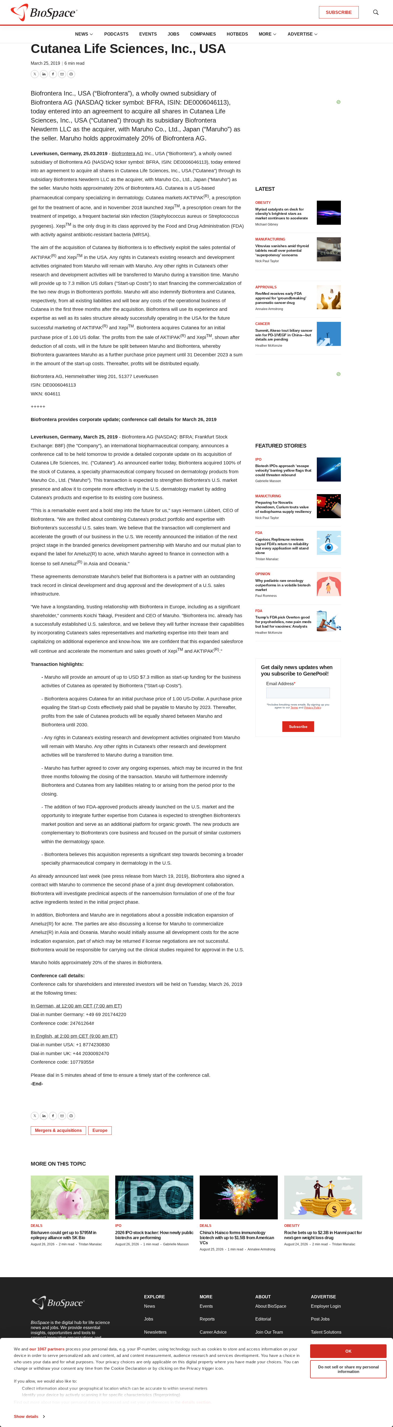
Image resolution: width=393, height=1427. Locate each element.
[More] (91, 34)
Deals (37, 1226)
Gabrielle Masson (268, 481)
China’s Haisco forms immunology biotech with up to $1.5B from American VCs (237, 1237)
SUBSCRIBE (339, 12)
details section (196, 1402)
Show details (26, 1416)
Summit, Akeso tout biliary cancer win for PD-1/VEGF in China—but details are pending (283, 335)
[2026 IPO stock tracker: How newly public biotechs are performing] (154, 1197)
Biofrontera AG (127, 153)
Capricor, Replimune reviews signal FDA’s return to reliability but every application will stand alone (282, 546)
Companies (203, 34)
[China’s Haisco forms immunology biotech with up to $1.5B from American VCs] (239, 1197)
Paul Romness (266, 596)
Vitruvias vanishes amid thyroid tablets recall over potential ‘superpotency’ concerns (282, 250)
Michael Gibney (266, 224)
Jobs (173, 34)
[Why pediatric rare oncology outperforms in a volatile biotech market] (329, 584)
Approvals (266, 287)
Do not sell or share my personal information (348, 1369)
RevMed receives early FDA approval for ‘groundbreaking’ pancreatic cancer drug (280, 298)
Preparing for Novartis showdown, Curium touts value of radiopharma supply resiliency (283, 507)
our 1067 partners (47, 1349)
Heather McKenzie (268, 346)
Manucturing (268, 496)
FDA (258, 533)
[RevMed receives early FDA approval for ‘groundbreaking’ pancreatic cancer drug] (329, 297)
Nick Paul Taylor (267, 261)
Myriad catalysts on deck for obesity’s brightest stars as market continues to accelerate (281, 213)
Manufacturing (270, 239)
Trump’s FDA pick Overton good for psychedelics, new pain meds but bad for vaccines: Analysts (283, 621)
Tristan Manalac (267, 559)
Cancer (262, 324)
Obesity (263, 203)
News (81, 34)
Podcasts (116, 34)
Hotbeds (237, 34)
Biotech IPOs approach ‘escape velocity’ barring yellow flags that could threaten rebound (283, 470)
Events (148, 34)
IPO (258, 459)
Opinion (262, 574)
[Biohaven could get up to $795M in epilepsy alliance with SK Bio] (70, 1197)
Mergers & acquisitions (58, 1130)
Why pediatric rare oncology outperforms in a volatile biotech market (283, 585)
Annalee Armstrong (269, 309)
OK (348, 1351)
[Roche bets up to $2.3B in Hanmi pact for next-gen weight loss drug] (323, 1197)
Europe (100, 1130)
